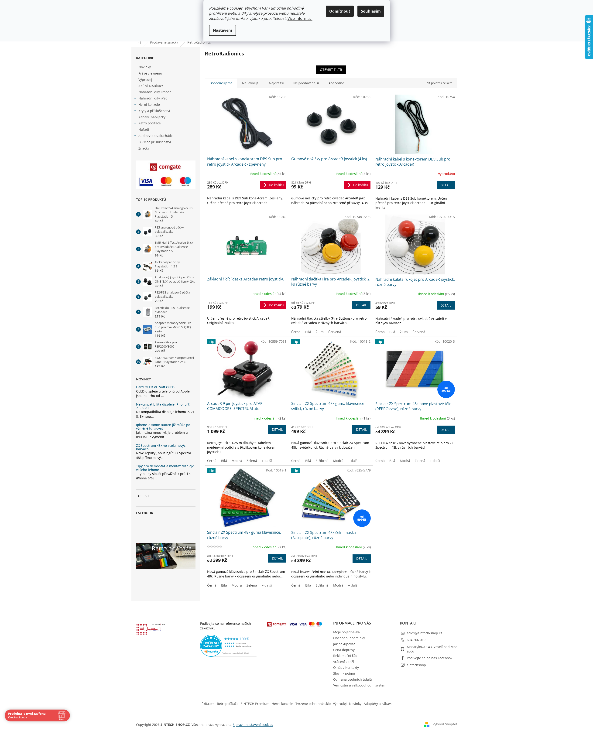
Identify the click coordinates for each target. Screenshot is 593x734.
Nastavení (222, 30)
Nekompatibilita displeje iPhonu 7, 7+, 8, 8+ (163, 406)
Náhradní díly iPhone (154, 92)
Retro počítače (149, 123)
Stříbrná (322, 460)
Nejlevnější (250, 83)
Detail (445, 185)
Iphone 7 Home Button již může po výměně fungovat (163, 426)
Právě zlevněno (150, 73)
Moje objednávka (346, 632)
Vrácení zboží (343, 661)
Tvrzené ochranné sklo (313, 703)
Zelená (252, 460)
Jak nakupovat (344, 644)
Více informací (300, 18)
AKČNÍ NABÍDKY (150, 86)
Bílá (308, 332)
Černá (296, 332)
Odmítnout (339, 11)
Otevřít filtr (331, 69)
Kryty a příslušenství (154, 111)
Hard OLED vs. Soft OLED (155, 387)
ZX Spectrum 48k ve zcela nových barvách (162, 447)
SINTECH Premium (255, 703)
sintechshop (416, 665)
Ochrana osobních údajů (352, 679)
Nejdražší (276, 83)
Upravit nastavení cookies (253, 724)
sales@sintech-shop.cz (424, 633)
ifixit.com (208, 703)
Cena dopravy (344, 650)
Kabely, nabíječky (151, 117)
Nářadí (143, 129)
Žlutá (320, 332)
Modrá (237, 460)
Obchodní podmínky (349, 638)
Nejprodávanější (306, 83)
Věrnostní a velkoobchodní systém (359, 685)
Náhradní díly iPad (153, 98)
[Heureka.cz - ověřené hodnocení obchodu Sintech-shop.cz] (228, 646)
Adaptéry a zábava (378, 703)
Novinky (144, 67)
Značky (143, 148)
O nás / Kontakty (346, 667)
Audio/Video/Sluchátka (156, 135)
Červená (334, 332)
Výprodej (145, 79)
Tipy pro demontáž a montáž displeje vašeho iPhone (165, 467)
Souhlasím (371, 11)
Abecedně (336, 83)
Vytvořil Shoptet (445, 724)
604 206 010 (416, 640)
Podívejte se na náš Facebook (429, 658)
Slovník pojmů (344, 673)
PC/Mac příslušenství (154, 142)
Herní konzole (149, 104)
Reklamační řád (345, 655)
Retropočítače (227, 703)
